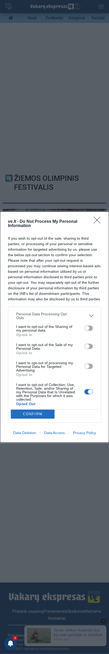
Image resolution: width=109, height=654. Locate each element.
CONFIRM (33, 414)
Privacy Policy (84, 433)
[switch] (88, 328)
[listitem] (54, 316)
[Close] (99, 222)
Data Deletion (24, 433)
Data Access (54, 433)
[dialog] (54, 327)
